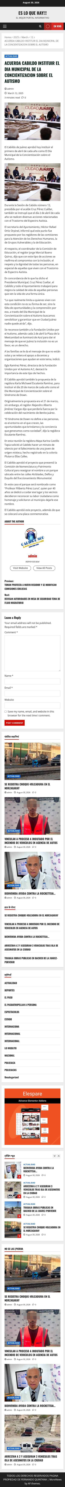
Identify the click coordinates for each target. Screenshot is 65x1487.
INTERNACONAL (12, 1041)
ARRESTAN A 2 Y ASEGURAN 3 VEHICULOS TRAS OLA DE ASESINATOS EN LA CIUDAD (13, 1190)
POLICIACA (10, 1063)
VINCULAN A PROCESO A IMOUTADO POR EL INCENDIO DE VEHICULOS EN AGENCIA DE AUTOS (31, 841)
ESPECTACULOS (12, 1012)
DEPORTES (10, 990)
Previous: (31, 585)
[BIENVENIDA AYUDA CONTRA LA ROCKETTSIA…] (32, 870)
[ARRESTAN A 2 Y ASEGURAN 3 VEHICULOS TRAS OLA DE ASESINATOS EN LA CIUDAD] (32, 1433)
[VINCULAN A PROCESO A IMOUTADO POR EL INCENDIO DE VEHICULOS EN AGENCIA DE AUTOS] (32, 816)
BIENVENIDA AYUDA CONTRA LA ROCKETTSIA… (30, 893)
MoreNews (55, 1479)
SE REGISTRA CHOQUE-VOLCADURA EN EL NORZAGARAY (27, 786)
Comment (11, 632)
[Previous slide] (54, 1156)
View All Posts (44, 568)
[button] (5, 26)
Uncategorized (12, 1077)
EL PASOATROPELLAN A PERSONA (21, 1005)
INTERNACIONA (12, 1026)
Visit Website (20, 568)
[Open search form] (40, 26)
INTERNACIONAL (12, 1034)
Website (9, 699)
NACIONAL (10, 1055)
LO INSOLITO (10, 1048)
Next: (32, 598)
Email (9, 687)
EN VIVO (57, 26)
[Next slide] (58, 1156)
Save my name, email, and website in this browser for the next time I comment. (31, 713)
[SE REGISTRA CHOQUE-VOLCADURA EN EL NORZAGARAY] (32, 761)
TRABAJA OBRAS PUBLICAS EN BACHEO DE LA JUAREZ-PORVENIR (13, 1209)
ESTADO (8, 1019)
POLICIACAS (10, 1070)
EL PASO (8, 997)
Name (9, 675)
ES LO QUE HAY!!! (32, 13)
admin (10, 88)
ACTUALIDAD (11, 56)
